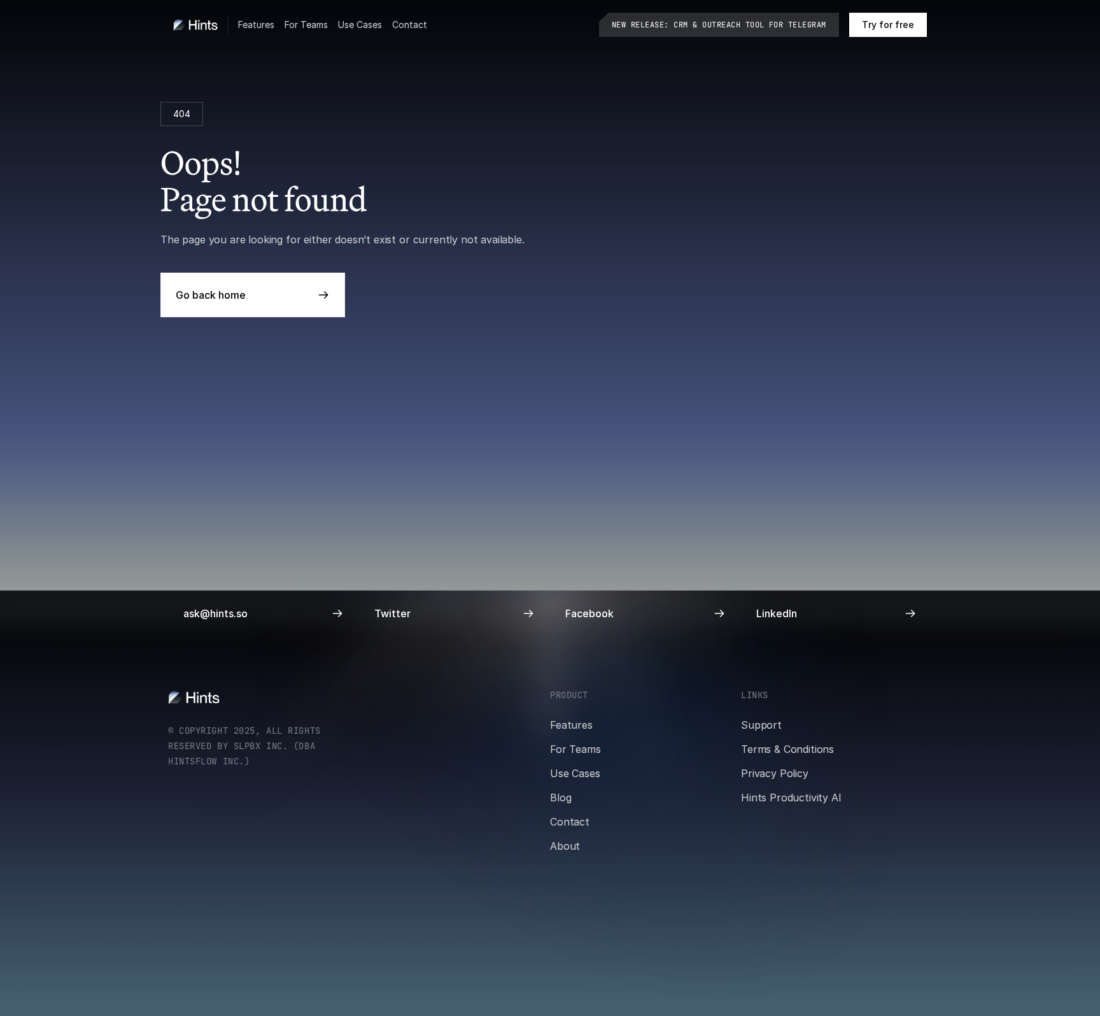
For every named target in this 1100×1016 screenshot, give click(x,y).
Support (761, 725)
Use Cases (360, 24)
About (565, 846)
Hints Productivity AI (791, 797)
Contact (409, 24)
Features (256, 24)
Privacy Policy (774, 773)
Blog (560, 797)
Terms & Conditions (787, 749)
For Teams (306, 24)
